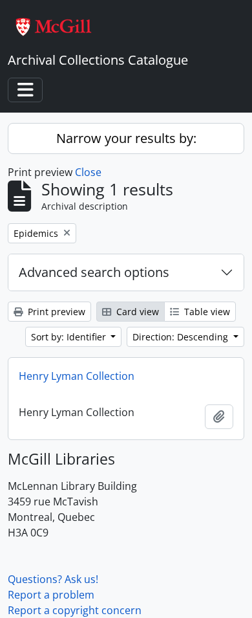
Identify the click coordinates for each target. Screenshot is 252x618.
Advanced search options (94, 272)
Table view (206, 311)
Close (88, 172)
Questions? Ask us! (53, 579)
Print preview (55, 311)
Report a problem (51, 595)
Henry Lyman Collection (76, 376)
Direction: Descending (181, 337)
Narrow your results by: (126, 138)
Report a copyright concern (75, 610)
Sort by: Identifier (70, 337)
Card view (136, 311)
